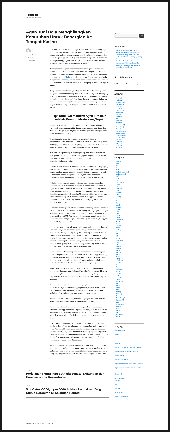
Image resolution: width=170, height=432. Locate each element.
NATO (118, 257)
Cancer (118, 184)
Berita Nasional (121, 174)
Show (118, 279)
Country (118, 197)
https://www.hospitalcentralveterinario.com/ (129, 347)
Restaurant (119, 269)
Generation (119, 219)
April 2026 (119, 100)
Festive (118, 209)
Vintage (118, 306)
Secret (118, 275)
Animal (118, 162)
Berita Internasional (122, 172)
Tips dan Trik (120, 300)
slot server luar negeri (121, 397)
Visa (117, 308)
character (119, 193)
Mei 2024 (119, 143)
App (117, 166)
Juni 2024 (119, 141)
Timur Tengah (120, 298)
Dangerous (119, 199)
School (118, 271)
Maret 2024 (119, 147)
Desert (118, 203)
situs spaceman (119, 378)
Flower (118, 211)
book (117, 176)
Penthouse (119, 261)
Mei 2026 (119, 98)
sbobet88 (117, 380)
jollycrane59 (30, 55)
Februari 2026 (120, 102)
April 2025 (119, 121)
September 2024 (121, 135)
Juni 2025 (119, 116)
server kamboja (119, 339)
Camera (118, 180)
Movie (118, 254)
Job (117, 236)
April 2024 (119, 145)
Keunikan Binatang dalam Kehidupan (127, 55)
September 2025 (121, 112)
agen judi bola (64, 77)
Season (118, 273)
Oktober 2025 (120, 110)
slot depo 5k (118, 374)
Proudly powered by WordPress (43, 423)
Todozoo (32, 14)
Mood (118, 250)
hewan (118, 228)
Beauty (118, 168)
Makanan (119, 246)
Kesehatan (119, 240)
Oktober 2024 (120, 133)
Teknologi (119, 294)
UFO (117, 302)
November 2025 (121, 108)
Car (117, 186)
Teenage (118, 292)
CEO (117, 190)
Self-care (119, 277)
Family (118, 205)
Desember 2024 (121, 129)
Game (118, 217)
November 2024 (121, 131)
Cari (116, 33)
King (117, 242)
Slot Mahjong (119, 392)
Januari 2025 (120, 127)
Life (117, 244)
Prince (118, 267)
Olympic (118, 259)
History (118, 230)
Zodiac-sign (120, 314)
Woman (118, 310)
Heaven (118, 226)
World (118, 312)
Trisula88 (118, 388)
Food (117, 213)
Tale (117, 290)
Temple (118, 296)
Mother (118, 252)
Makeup (118, 248)
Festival (118, 207)
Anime (118, 164)
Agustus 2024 (120, 137)
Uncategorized (31, 60)
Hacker (118, 221)
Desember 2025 (121, 106)
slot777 (117, 335)
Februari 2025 (120, 125)
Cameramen (120, 182)
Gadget (118, 215)
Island (118, 234)
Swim (118, 287)
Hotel (118, 232)
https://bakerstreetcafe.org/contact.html (127, 351)
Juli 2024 (119, 139)
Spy (117, 283)
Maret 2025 (119, 123)
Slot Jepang (119, 281)
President (119, 265)
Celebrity (119, 188)
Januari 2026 (120, 104)
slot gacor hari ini (120, 331)
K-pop (118, 238)
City (117, 195)
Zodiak (118, 316)
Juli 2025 (119, 114)
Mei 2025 (119, 119)
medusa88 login (120, 355)
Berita (118, 170)
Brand (118, 178)
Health (118, 224)
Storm (118, 285)
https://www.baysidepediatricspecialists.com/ (129, 364)
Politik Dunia (120, 263)
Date (117, 201)
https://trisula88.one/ (121, 359)
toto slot (117, 343)
